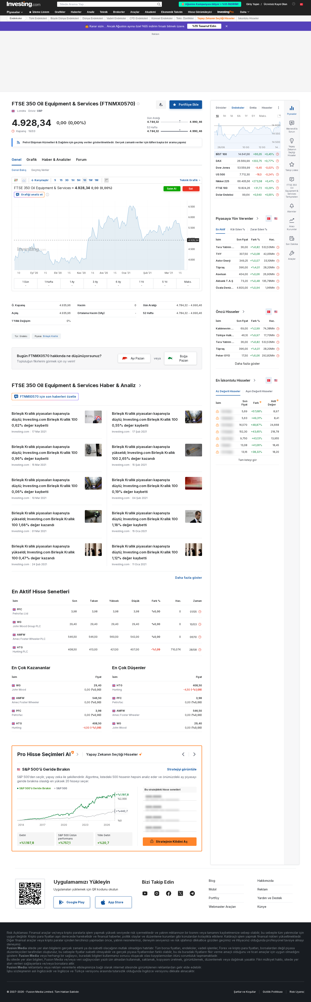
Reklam (262, 889)
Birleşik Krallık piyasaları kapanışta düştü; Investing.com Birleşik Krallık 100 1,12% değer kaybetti (145, 552)
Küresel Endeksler (162, 18)
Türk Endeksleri (38, 18)
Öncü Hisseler (227, 312)
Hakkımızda (265, 880)
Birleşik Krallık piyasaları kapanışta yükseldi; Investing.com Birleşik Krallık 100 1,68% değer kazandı (43, 519)
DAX (219, 160)
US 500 (220, 174)
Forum (81, 159)
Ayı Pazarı (137, 358)
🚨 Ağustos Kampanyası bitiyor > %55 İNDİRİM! (210, 4)
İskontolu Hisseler (248, 18)
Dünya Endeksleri (93, 18)
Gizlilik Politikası (273, 991)
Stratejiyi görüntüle (182, 769)
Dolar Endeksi (224, 194)
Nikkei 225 (222, 181)
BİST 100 (221, 154)
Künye (261, 906)
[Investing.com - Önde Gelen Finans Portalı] (23, 4)
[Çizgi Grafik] (24, 180)
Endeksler (16, 18)
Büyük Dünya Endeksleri (65, 18)
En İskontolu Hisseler (233, 380)
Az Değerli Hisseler (228, 391)
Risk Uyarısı (297, 991)
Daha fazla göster (188, 577)
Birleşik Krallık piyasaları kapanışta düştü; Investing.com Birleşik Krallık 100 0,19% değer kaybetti (145, 486)
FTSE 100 (221, 188)
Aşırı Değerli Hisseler (259, 391)
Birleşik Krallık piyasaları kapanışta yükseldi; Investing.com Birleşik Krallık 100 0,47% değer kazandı (43, 552)
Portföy (214, 898)
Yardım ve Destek (269, 898)
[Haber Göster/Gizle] (106, 180)
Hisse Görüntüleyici (200, 12)
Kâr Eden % (237, 229)
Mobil (212, 889)
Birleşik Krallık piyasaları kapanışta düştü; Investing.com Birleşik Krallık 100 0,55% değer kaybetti (145, 419)
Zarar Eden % (258, 229)
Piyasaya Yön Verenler (234, 218)
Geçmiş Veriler (40, 170)
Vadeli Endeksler (116, 18)
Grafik (31, 159)
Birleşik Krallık (50, 336)
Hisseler (267, 107)
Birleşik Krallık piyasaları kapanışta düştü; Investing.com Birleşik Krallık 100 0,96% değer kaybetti (44, 453)
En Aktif (220, 229)
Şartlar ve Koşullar (245, 991)
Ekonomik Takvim (172, 12)
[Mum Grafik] (16, 180)
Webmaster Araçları (222, 906)
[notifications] (293, 4)
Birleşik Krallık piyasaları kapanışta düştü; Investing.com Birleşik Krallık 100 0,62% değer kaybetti (44, 419)
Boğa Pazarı (183, 358)
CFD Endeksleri (139, 18)
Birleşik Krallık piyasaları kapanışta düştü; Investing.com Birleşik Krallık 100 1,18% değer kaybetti (145, 519)
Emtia (253, 107)
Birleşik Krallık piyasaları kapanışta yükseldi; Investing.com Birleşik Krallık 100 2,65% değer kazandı (143, 453)
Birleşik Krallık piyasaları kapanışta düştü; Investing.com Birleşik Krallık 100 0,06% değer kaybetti (44, 486)
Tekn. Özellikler (185, 18)
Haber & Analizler (56, 159)
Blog (212, 880)
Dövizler (221, 107)
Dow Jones (223, 167)
